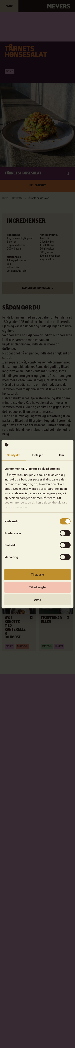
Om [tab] (61, 455)
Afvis (37, 599)
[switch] (65, 533)
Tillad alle (37, 574)
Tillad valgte (37, 587)
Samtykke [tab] (13, 455)
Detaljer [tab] (37, 455)
